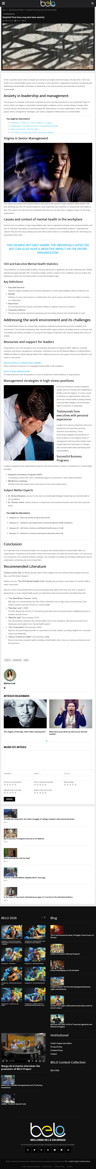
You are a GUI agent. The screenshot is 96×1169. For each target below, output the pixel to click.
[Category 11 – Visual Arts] (11, 954)
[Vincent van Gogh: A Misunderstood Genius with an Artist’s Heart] (57, 1000)
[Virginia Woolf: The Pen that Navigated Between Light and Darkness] (57, 981)
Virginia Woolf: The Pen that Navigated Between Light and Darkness (70, 988)
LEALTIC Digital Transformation (79, 1161)
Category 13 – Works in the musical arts (11, 984)
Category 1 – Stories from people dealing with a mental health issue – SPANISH (11, 942)
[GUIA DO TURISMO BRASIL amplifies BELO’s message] (10, 872)
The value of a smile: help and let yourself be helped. (32, 132)
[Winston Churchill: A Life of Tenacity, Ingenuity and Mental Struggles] (57, 1018)
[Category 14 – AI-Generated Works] (35, 974)
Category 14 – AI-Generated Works (35, 983)
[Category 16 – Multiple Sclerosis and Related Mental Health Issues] (35, 995)
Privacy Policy (56, 1047)
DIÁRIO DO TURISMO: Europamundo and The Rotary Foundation (21, 1086)
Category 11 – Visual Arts (8, 964)
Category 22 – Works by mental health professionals (29, 518)
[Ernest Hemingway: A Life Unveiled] (57, 964)
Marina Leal (9, 21)
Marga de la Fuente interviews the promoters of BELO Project (20, 1067)
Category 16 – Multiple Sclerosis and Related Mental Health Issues (34, 1004)
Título (67, 774)
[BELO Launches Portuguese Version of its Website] (10, 833)
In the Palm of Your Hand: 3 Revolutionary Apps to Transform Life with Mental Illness (38, 897)
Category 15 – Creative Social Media (9, 1004)
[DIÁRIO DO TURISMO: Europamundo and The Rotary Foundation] (8, 1079)
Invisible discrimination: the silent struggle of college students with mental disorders (39, 819)
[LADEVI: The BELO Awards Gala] (8, 1098)
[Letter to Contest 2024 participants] (57, 948)
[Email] (61, 1150)
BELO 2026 (54, 1070)
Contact (53, 1054)
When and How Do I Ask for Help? (25, 129)
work (26, 660)
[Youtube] (55, 1150)
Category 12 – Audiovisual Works (34, 964)
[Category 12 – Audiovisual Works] (35, 954)
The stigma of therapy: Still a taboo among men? (25, 731)
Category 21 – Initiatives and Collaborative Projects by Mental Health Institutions (40, 523)
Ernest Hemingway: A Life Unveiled (64, 970)
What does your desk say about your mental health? (68, 733)
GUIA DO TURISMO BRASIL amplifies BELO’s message (24, 877)
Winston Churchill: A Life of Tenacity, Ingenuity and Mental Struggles (71, 1025)
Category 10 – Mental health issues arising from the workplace (35, 942)
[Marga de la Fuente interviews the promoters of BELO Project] (23, 1048)
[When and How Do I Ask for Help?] (10, 852)
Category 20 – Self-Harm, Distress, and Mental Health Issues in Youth (36, 528)
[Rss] (68, 1150)
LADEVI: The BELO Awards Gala (13, 1104)
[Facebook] (27, 1150)
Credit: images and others (61, 1043)
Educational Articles (9, 14)
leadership (17, 660)
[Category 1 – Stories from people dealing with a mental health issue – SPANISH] (11, 932)
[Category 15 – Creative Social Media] (11, 995)
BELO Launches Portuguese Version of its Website (24, 838)
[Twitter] (34, 1150)
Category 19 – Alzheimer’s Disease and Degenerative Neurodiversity (36, 533)
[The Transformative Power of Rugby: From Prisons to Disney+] (57, 929)
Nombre (8, 774)
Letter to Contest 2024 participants (65, 953)
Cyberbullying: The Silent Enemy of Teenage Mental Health (34, 126)
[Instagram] (41, 1150)
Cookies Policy (56, 1050)
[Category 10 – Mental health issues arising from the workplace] (35, 932)
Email (37, 774)
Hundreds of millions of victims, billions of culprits (31, 123)
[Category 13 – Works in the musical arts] (11, 974)
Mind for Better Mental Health (17, 371)
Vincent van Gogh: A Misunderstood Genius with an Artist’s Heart (71, 1006)
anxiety (7, 660)
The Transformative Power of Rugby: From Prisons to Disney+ (72, 936)
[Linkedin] (48, 1150)
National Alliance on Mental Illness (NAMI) (22, 363)
